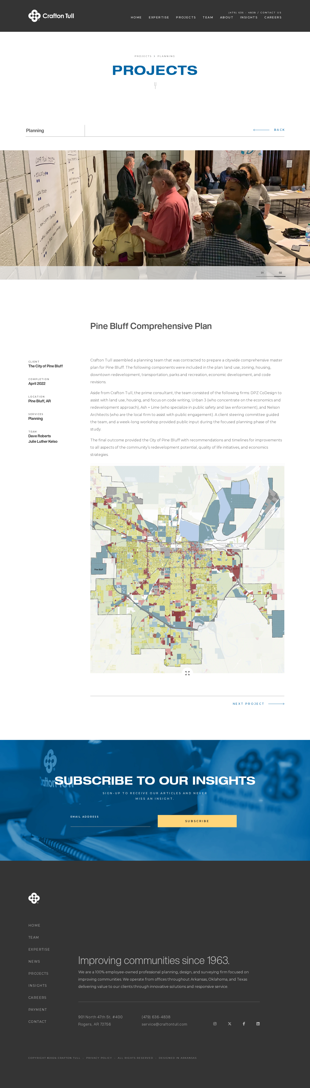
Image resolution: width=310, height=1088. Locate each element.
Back (279, 129)
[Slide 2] (279, 273)
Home (136, 17)
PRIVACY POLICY (99, 1057)
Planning (166, 56)
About (227, 17)
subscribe (197, 821)
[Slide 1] (265, 273)
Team (208, 17)
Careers (273, 17)
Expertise (159, 17)
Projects (186, 17)
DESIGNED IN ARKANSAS (178, 1057)
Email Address (85, 816)
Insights (249, 17)
